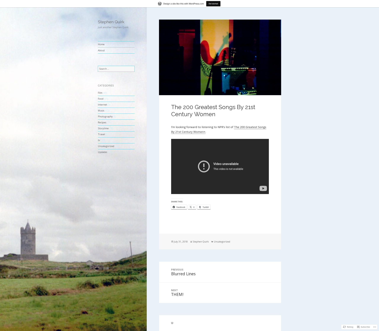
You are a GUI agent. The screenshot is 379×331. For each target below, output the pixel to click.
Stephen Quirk (111, 22)
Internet (102, 104)
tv (99, 140)
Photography (105, 116)
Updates (102, 152)
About (101, 50)
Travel (101, 134)
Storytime (103, 128)
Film (100, 92)
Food (100, 98)
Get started (213, 4)
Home (101, 44)
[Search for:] (116, 68)
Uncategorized (106, 146)
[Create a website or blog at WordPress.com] (172, 323)
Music (101, 110)
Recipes (102, 122)
